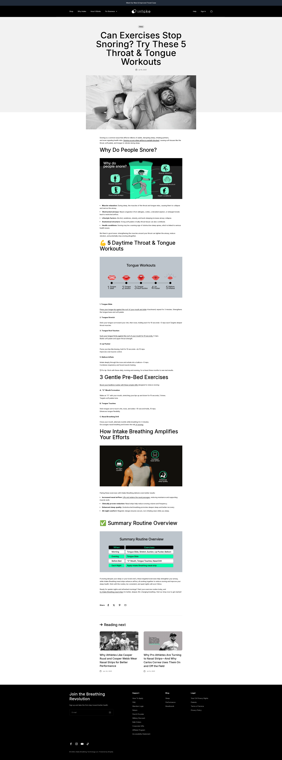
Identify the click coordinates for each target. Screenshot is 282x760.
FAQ (133, 702)
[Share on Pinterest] (119, 605)
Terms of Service (197, 706)
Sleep (141, 26)
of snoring (139, 424)
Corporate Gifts (138, 726)
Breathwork (169, 706)
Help (194, 11)
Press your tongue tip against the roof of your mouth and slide (123, 309)
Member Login (138, 706)
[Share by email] (125, 605)
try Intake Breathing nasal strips (111, 592)
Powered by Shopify (106, 752)
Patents (194, 702)
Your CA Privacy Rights (199, 698)
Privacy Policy (196, 710)
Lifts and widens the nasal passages (136, 497)
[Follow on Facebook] (70, 743)
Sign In (203, 11)
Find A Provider (138, 714)
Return (134, 710)
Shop (71, 11)
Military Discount (138, 718)
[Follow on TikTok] (87, 743)
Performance (170, 702)
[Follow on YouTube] (82, 743)
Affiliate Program (138, 730)
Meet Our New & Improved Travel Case (141, 3)
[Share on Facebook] (108, 605)
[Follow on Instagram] (76, 743)
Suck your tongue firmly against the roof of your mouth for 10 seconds (126, 336)
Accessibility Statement (141, 734)
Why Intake (82, 11)
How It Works (96, 11)
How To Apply (137, 698)
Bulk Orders (136, 722)
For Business (110, 11)
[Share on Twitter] (114, 605)
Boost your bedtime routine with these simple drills (119, 385)
